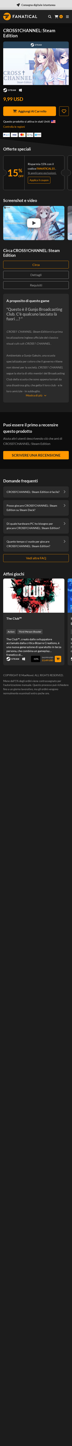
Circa (36, 265)
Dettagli (36, 275)
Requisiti (36, 285)
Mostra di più (34, 395)
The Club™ (14, 618)
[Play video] (34, 223)
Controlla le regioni (14, 126)
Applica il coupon (39, 180)
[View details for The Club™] (33, 596)
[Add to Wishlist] (64, 111)
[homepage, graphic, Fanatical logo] (20, 16)
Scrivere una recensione (36, 455)
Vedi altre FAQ (36, 558)
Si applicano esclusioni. (42, 173)
